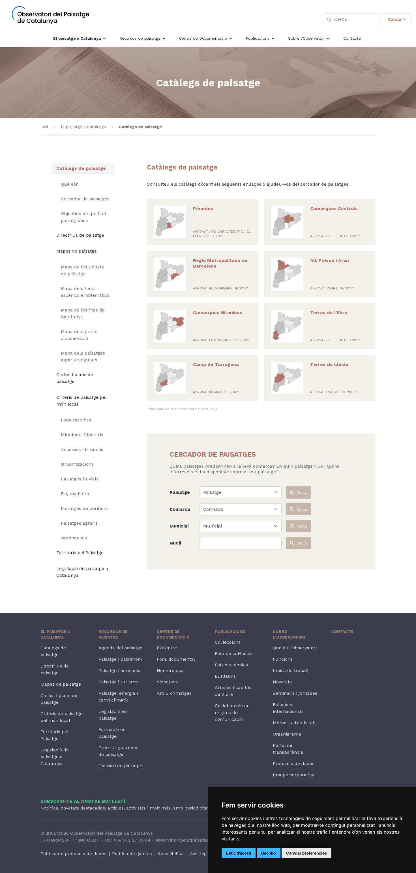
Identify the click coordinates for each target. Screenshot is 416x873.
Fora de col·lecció (234, 653)
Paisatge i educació (119, 670)
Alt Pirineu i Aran (329, 260)
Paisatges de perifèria (84, 508)
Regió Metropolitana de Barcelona (220, 263)
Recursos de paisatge (113, 634)
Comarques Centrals (334, 208)
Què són (70, 184)
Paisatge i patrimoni (120, 659)
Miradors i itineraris (82, 434)
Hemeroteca (170, 670)
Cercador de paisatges (85, 199)
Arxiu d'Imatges (174, 693)
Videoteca (167, 682)
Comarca (180, 509)
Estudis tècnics (231, 665)
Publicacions (230, 631)
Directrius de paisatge (80, 235)
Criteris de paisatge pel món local (81, 401)
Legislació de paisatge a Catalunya (82, 572)
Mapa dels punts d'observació (79, 335)
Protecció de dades (293, 763)
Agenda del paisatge (120, 647)
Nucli (175, 543)
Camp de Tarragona (216, 364)
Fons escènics (76, 420)
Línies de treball (290, 670)
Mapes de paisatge (76, 251)
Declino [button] (268, 853)
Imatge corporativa (293, 774)
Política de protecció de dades (73, 853)
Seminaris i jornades (295, 693)
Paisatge (180, 492)
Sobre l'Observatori (289, 634)
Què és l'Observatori (295, 647)
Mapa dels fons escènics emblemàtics (85, 292)
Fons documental (176, 659)
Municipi (179, 526)
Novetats (282, 682)
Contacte (342, 631)
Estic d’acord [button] (238, 853)
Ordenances (74, 538)
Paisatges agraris (79, 523)
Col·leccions (228, 642)
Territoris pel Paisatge (80, 552)
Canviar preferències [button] (306, 853)
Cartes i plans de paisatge (74, 378)
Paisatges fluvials (79, 479)
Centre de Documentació (173, 634)
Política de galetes (132, 853)
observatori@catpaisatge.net (186, 840)
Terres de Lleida (329, 364)
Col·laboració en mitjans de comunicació (232, 712)
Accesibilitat (171, 853)
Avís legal (200, 853)
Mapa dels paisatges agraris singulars (83, 356)
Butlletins (225, 676)
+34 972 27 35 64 (132, 840)
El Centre (167, 647)
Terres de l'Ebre (328, 312)
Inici (44, 126)
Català (394, 19)
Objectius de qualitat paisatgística (83, 217)
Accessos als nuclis (82, 449)
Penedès (203, 208)
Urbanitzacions (77, 464)
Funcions (283, 659)
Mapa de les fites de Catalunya (83, 313)
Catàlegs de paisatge (140, 126)
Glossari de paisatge (120, 765)
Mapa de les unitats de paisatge (82, 270)
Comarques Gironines (217, 312)
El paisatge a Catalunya (83, 126)
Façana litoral (76, 493)
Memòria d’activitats (295, 722)
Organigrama (287, 734)
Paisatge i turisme (118, 682)
